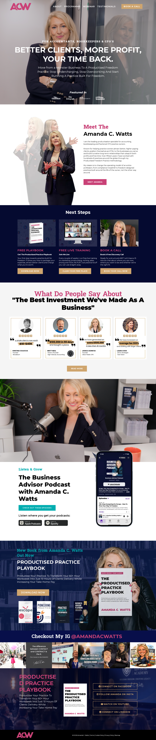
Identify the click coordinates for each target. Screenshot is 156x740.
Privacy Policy (109, 735)
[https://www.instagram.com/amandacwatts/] (13, 655)
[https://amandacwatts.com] (20, 6)
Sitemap (117, 735)
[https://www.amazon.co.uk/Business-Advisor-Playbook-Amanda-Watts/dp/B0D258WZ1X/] (81, 612)
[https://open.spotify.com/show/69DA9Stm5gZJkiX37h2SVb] (57, 523)
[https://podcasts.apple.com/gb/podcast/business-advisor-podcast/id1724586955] (30, 523)
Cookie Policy (99, 735)
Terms (92, 735)
